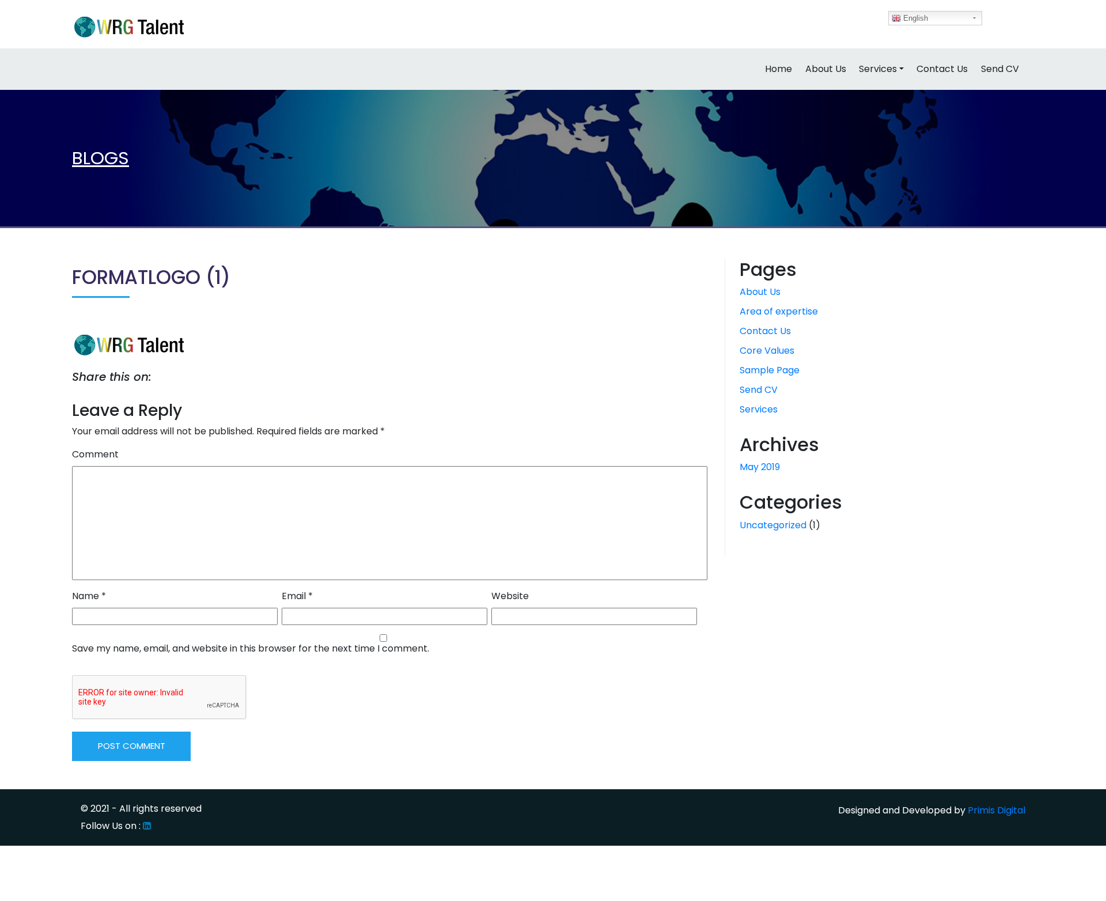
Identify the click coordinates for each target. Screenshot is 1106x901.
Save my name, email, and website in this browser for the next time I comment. (250, 648)
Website (510, 596)
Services (878, 68)
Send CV (1000, 68)
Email (297, 596)
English (914, 18)
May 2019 (760, 467)
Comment (95, 454)
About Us (825, 68)
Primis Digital (996, 810)
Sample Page (770, 370)
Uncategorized (773, 525)
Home (778, 68)
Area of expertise (779, 311)
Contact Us (942, 68)
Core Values (767, 350)
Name (89, 596)
